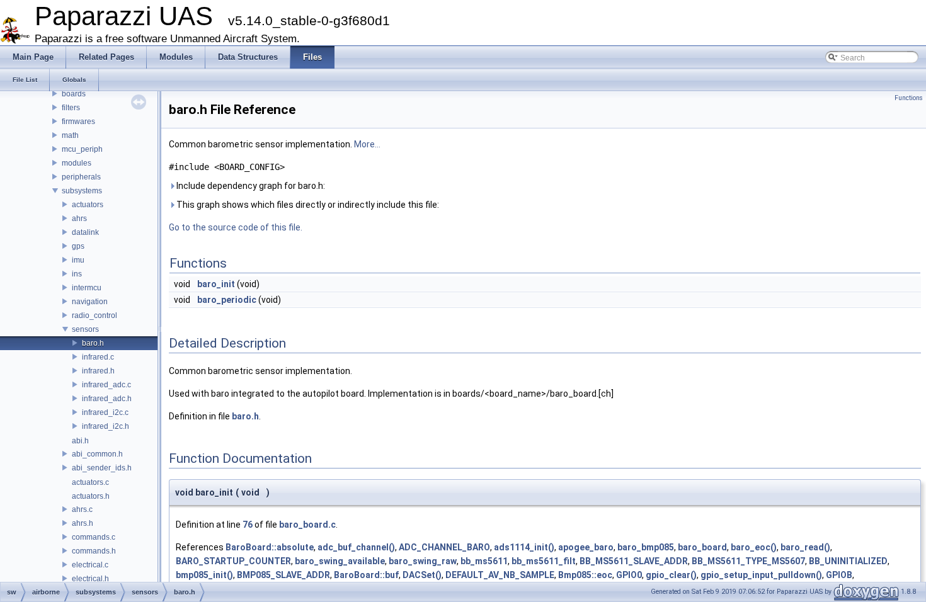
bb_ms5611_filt (544, 561)
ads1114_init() (524, 547)
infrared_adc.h (107, 398)
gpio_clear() (671, 575)
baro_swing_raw (423, 561)
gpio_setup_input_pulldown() (761, 575)
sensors (85, 329)
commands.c (93, 537)
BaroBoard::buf (366, 575)
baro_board (702, 547)
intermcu (86, 287)
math (70, 135)
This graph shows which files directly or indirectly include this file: (306, 205)
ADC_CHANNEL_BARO (444, 547)
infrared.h (98, 370)
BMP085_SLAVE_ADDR (283, 575)
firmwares (78, 121)
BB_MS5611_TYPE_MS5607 (748, 561)
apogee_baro (586, 547)
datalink (85, 232)
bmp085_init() (204, 575)
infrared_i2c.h (105, 426)
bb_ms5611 (484, 561)
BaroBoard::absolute (270, 547)
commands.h (94, 551)
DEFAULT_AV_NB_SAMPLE (499, 575)
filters (71, 107)
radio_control (94, 315)
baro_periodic (226, 300)
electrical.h (90, 578)
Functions (909, 98)
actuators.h (91, 496)
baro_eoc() (754, 547)
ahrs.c (82, 509)
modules (76, 163)
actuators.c (90, 482)
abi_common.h (97, 454)
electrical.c (90, 564)
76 (248, 525)
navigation (90, 301)
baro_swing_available (340, 561)
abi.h (80, 440)
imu (78, 260)
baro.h (93, 343)
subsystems (82, 190)
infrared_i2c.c (105, 412)
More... (367, 144)
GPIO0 (629, 575)
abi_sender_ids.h (102, 467)
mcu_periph (82, 149)
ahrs (79, 218)
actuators (87, 204)
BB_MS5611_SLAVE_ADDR (634, 561)
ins (77, 274)
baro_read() (805, 547)
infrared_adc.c (106, 384)
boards (74, 93)
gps (78, 246)
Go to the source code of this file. (235, 227)
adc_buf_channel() (356, 547)
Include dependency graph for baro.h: (249, 186)
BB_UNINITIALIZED (848, 561)
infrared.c (98, 357)
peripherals (81, 177)
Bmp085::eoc (585, 575)
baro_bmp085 (645, 547)
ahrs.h (82, 523)
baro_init (216, 284)
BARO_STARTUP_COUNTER (233, 561)
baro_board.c (307, 525)
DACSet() (422, 575)
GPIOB (839, 575)
